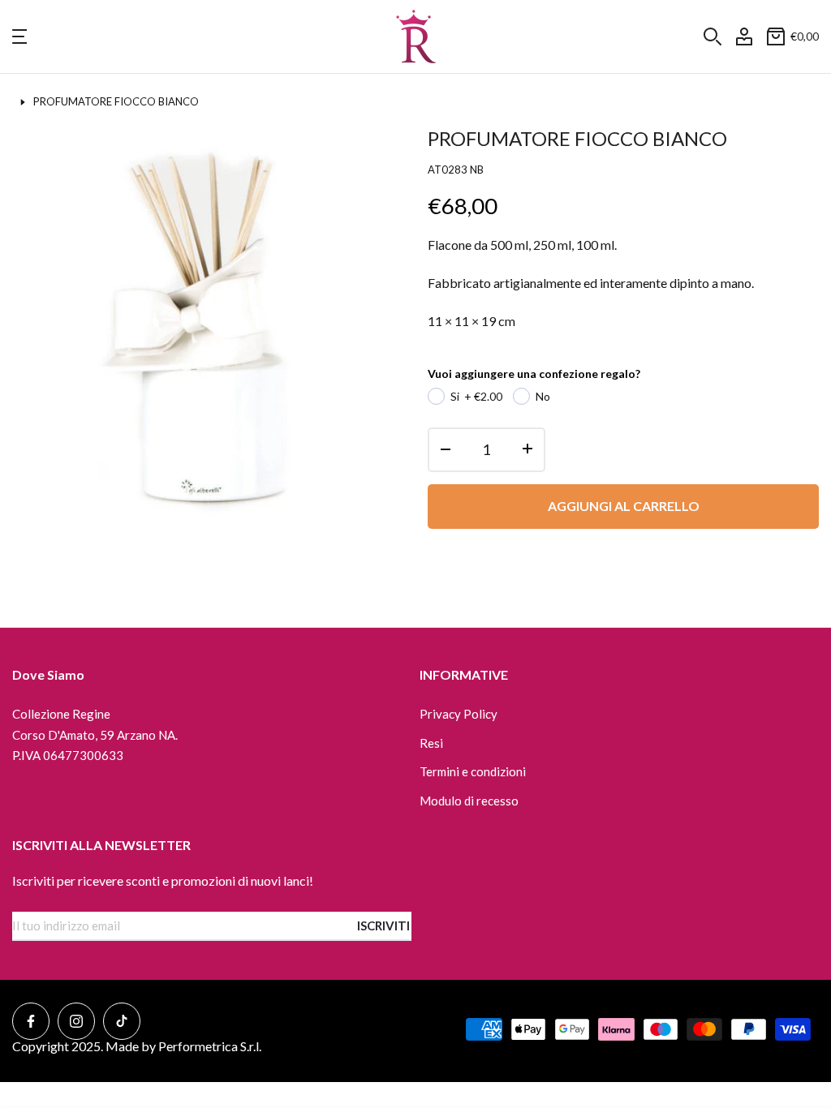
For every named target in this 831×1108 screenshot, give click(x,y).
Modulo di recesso (469, 800)
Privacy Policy (458, 713)
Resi (431, 743)
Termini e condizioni (473, 771)
